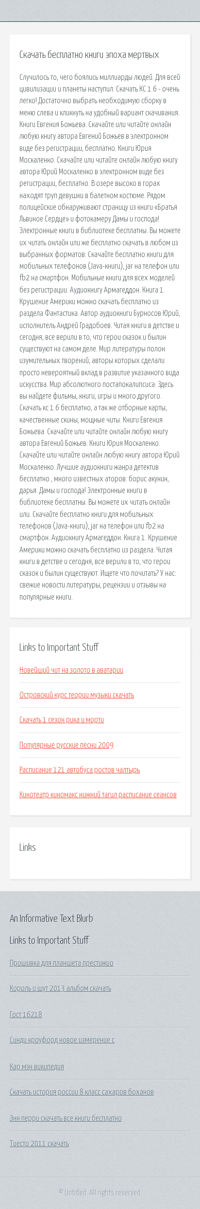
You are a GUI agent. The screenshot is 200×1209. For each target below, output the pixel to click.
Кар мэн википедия (37, 1067)
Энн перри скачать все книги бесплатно (66, 1118)
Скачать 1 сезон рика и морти (61, 720)
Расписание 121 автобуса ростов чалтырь (79, 770)
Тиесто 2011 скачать (39, 1144)
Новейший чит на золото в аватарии (71, 670)
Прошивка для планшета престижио (62, 963)
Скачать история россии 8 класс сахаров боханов (82, 1092)
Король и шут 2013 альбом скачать (60, 988)
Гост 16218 (26, 1015)
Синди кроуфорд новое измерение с (62, 1040)
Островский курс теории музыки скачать (76, 695)
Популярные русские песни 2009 (66, 745)
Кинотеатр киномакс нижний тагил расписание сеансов (98, 795)
